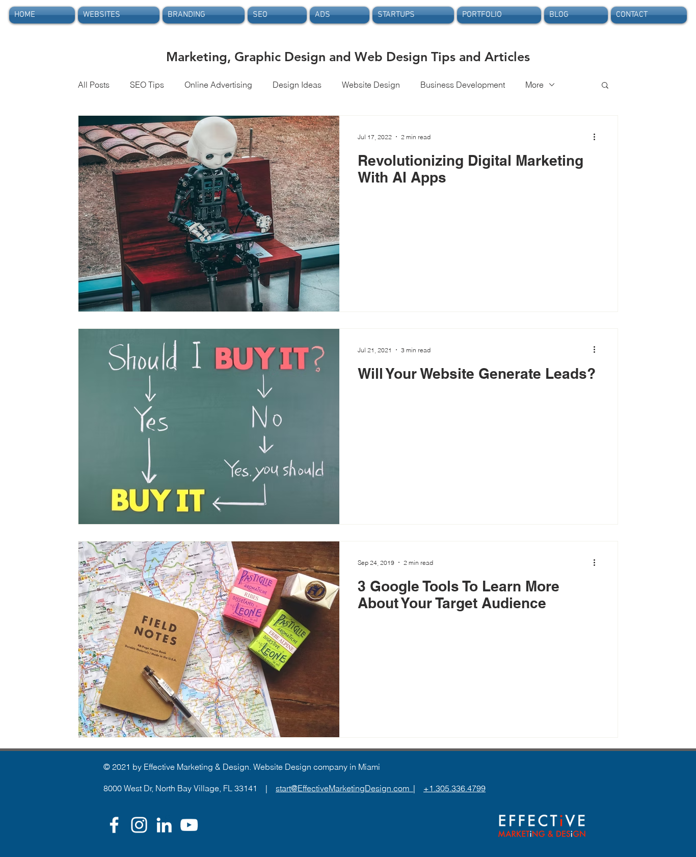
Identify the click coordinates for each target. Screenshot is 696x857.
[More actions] (598, 137)
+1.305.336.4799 (454, 788)
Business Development (462, 85)
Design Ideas (297, 85)
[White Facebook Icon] (114, 825)
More (534, 85)
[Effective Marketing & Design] (164, 825)
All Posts (94, 85)
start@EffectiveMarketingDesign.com (344, 788)
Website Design (371, 85)
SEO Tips (147, 85)
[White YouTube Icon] (189, 825)
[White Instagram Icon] (139, 825)
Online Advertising (218, 85)
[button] (605, 86)
